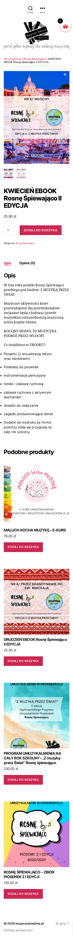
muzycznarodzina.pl (29, 923)
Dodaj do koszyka (40, 230)
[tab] (7, 263)
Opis (7, 263)
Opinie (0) (27, 263)
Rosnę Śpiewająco (34, 58)
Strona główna (12, 58)
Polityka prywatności (18, 930)
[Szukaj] (30, 8)
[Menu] (42, 8)
